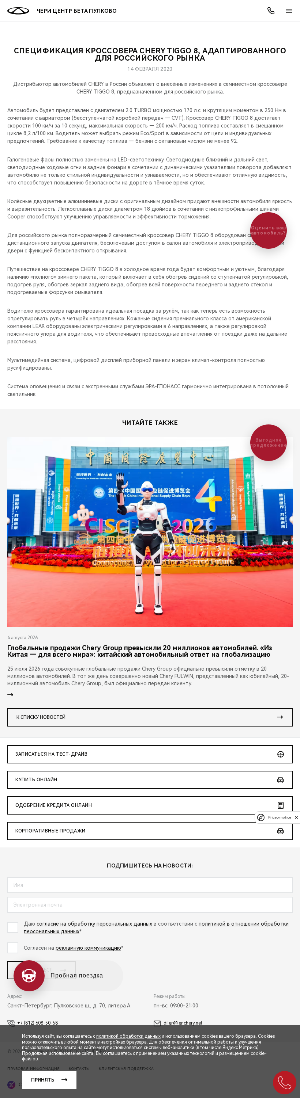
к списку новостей (40, 717)
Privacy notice (279, 817)
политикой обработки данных (128, 1036)
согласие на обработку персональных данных (94, 924)
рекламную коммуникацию (88, 948)
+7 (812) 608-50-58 (37, 1023)
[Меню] (289, 11)
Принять (42, 1080)
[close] (296, 817)
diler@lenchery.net (183, 1023)
